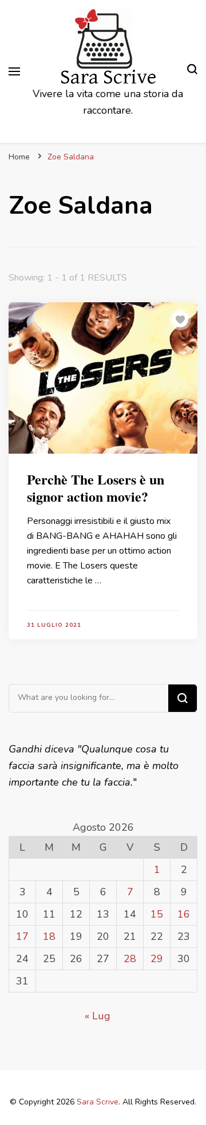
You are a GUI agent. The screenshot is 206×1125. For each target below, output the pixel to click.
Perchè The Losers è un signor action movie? (95, 487)
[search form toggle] (192, 71)
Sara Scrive (108, 77)
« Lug (97, 1016)
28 (130, 959)
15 (156, 914)
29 (156, 959)
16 (183, 914)
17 (22, 936)
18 (49, 936)
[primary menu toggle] (14, 71)
